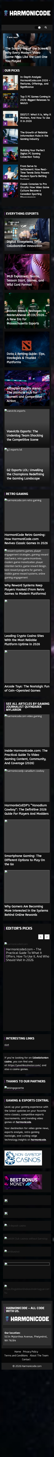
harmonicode (23, 1122)
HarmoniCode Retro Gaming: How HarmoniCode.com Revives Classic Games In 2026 (27, 514)
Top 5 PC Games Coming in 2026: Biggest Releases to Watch (10, 100)
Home (18, 1351)
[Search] (46, 27)
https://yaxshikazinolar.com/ (24, 1065)
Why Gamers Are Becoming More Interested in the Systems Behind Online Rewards (27, 886)
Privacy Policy (30, 1351)
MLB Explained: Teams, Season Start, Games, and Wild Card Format (25, 280)
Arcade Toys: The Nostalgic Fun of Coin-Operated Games (27, 666)
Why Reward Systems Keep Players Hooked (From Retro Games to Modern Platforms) (27, 565)
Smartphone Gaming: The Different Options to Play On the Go (27, 836)
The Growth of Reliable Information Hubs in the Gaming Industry (10, 136)
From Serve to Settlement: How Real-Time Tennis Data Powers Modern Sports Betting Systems (10, 172)
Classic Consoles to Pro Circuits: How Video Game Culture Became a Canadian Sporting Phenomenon (10, 189)
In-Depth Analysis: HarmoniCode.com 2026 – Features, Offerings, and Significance (10, 82)
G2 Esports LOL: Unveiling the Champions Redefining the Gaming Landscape (25, 474)
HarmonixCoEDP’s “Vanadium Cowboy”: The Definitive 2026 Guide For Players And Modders (27, 785)
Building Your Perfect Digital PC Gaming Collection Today (10, 154)
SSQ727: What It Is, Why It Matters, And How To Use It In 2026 (10, 118)
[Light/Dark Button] (37, 27)
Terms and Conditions (16, 1355)
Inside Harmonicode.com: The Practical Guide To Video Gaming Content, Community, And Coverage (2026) (27, 730)
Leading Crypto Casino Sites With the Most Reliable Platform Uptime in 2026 (27, 616)
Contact (26, 1359)
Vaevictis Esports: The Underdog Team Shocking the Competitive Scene (25, 435)
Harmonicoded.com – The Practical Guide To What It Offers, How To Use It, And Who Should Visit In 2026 (27, 955)
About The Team (39, 1355)
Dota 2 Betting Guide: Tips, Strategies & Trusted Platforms (26, 358)
